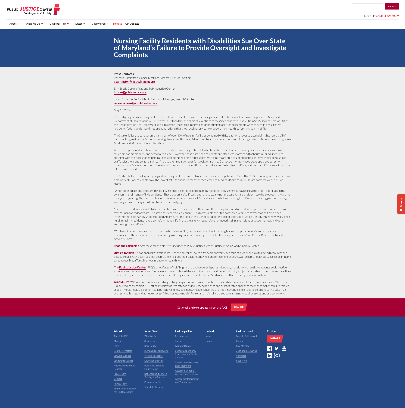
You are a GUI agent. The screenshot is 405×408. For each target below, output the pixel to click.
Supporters (241, 360)
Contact (118, 379)
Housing (179, 341)
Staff (116, 346)
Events (209, 341)
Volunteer (241, 356)
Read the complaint (126, 246)
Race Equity (150, 346)
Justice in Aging (124, 253)
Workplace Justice (153, 356)
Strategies (149, 341)
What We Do (150, 336)
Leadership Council (123, 360)
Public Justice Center (132, 267)
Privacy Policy (121, 383)
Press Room (120, 374)
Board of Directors (123, 351)
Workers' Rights (183, 346)
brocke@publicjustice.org (130, 92)
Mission (118, 341)
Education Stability (153, 360)
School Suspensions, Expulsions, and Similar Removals (186, 354)
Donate (117, 23)
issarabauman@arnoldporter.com (135, 103)
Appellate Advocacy (154, 387)
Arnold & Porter (124, 282)
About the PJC (121, 336)
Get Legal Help (182, 336)
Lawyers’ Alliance (122, 356)
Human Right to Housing (156, 351)
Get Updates (132, 23)
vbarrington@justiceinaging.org (134, 81)
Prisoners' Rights (152, 382)
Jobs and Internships (246, 351)
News (208, 336)
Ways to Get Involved (246, 336)
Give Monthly (242, 346)
